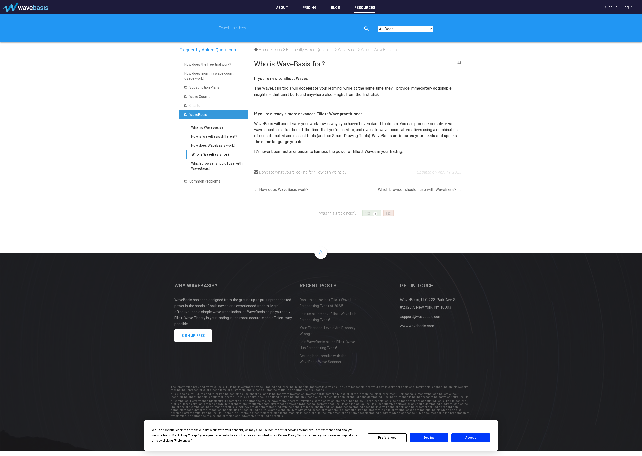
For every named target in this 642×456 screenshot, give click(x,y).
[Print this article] (459, 63)
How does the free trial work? (207, 64)
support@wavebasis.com (420, 317)
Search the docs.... (234, 28)
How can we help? (331, 172)
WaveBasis (198, 115)
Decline (429, 437)
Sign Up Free (193, 336)
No (388, 213)
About (282, 8)
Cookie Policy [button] (287, 435)
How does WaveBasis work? (213, 145)
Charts (194, 106)
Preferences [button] (183, 440)
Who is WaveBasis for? (210, 154)
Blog (335, 8)
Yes (370, 213)
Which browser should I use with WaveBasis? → (419, 189)
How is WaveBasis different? (214, 136)
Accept (470, 437)
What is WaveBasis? (207, 127)
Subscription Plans (204, 87)
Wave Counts (200, 97)
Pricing (309, 8)
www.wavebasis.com (417, 326)
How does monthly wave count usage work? (209, 75)
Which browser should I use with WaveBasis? (217, 165)
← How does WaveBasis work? (281, 189)
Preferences (387, 437)
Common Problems (204, 181)
